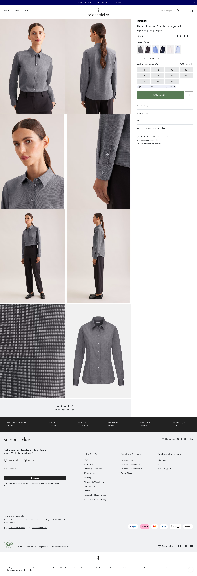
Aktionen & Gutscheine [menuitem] (94, 482)
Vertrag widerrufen (39, 527)
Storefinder (170, 439)
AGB (20, 546)
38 (172, 70)
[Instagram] (185, 546)
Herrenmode (33, 460)
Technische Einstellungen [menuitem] (95, 495)
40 (186, 70)
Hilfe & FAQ (91, 453)
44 (158, 75)
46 (172, 75)
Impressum (44, 546)
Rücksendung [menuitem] (89, 473)
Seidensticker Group (169, 453)
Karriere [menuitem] (161, 464)
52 (158, 81)
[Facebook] (179, 546)
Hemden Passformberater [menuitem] (132, 464)
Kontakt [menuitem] (87, 490)
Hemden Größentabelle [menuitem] (131, 468)
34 (143, 70)
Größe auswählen (160, 95)
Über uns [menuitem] (162, 460)
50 (143, 81)
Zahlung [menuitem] (87, 477)
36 (158, 70)
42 (143, 75)
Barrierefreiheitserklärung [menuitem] (95, 499)
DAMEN (118, 2)
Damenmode (14, 460)
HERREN (109, 2)
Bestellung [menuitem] (88, 464)
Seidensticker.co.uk (60, 546)
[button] (65, 409)
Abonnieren (35, 478)
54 (172, 81)
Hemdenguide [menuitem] (127, 460)
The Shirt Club (186, 439)
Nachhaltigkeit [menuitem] (164, 468)
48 (186, 75)
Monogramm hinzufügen (151, 58)
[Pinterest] (191, 546)
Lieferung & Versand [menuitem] (93, 468)
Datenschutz (30, 546)
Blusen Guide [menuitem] (127, 473)
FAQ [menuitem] (86, 460)
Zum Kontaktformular (17, 527)
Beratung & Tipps (131, 453)
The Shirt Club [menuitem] (90, 486)
